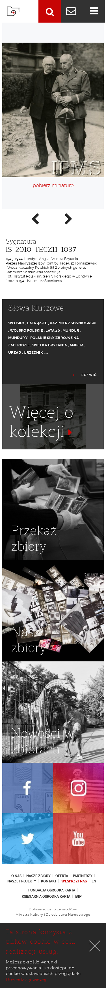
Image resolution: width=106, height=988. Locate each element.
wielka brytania (49, 345)
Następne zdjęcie (68, 218)
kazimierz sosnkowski (73, 323)
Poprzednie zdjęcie (35, 218)
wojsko (16, 323)
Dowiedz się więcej (26, 979)
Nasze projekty (21, 881)
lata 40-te (37, 323)
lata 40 (53, 330)
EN (94, 881)
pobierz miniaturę (53, 185)
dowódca (18, 452)
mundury (18, 338)
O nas (16, 876)
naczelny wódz (47, 452)
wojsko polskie (26, 330)
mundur (70, 330)
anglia (77, 345)
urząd (14, 352)
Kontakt (49, 881)
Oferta (61, 876)
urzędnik (33, 352)
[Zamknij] (95, 946)
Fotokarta (13, 11)
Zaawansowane (49, 11)
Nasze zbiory (38, 876)
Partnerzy (82, 876)
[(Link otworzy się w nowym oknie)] (27, 788)
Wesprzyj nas (74, 881)
